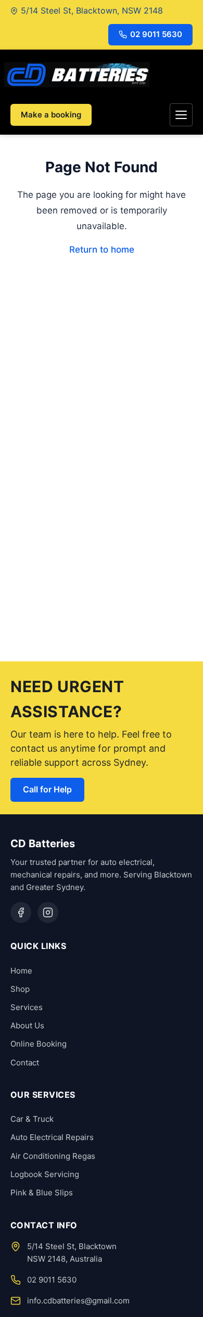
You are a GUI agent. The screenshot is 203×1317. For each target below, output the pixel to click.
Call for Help (47, 789)
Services (26, 1007)
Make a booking (51, 115)
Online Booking (38, 1044)
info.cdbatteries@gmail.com (78, 1301)
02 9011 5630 (156, 34)
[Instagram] (47, 912)
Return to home (101, 249)
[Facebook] (20, 912)
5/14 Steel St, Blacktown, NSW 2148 (92, 10)
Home (21, 971)
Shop (20, 989)
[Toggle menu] (181, 114)
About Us (27, 1025)
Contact (24, 1062)
